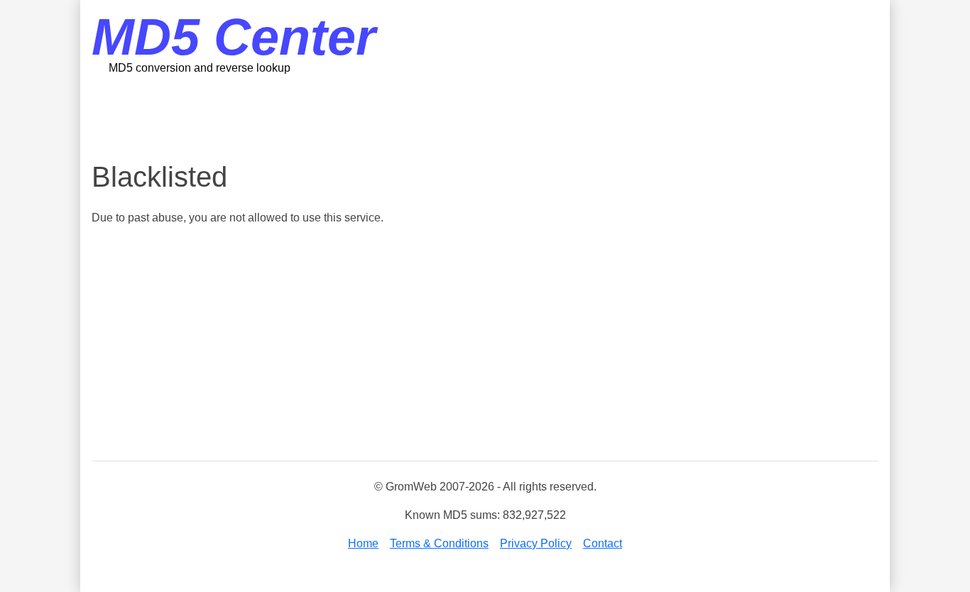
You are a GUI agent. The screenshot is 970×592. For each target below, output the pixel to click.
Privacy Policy (536, 543)
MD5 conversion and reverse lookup (199, 68)
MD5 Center (234, 37)
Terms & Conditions (439, 543)
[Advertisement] (485, 117)
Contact (602, 543)
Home (363, 543)
